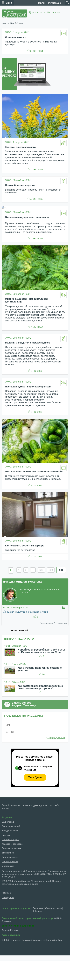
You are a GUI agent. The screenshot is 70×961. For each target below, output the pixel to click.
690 (51, 570)
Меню (9, 2)
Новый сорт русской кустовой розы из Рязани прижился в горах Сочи (41, 651)
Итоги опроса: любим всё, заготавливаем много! (34, 471)
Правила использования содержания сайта (31, 882)
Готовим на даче (10, 839)
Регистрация (55, 2)
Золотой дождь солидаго (20, 147)
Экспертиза (8, 852)
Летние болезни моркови (20, 185)
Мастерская (8, 866)
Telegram (37, 911)
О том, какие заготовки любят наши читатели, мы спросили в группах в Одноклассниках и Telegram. (33, 477)
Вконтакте (38, 908)
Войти (41, 2)
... (33, 570)
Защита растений (11, 826)
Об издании (8, 897)
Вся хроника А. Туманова (53, 623)
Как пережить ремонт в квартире (24, 545)
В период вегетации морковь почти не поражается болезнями (33, 191)
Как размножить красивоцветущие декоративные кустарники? (40, 687)
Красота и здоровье (12, 844)
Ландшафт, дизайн (11, 848)
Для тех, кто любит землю (44, 12)
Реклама (6, 892)
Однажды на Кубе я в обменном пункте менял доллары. (31, 43)
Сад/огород (8, 821)
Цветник (6, 835)
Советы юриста (10, 857)
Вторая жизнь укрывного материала (27, 217)
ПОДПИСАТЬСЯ (54, 737)
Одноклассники (53, 908)
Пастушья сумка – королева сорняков (28, 386)
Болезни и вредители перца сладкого (27, 342)
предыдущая (10, 570)
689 (41, 570)
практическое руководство (20, 550)
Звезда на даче (10, 830)
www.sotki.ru (8, 23)
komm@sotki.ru (54, 940)
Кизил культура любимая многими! (27, 611)
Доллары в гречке (16, 37)
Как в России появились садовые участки (40, 669)
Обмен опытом (10, 861)
